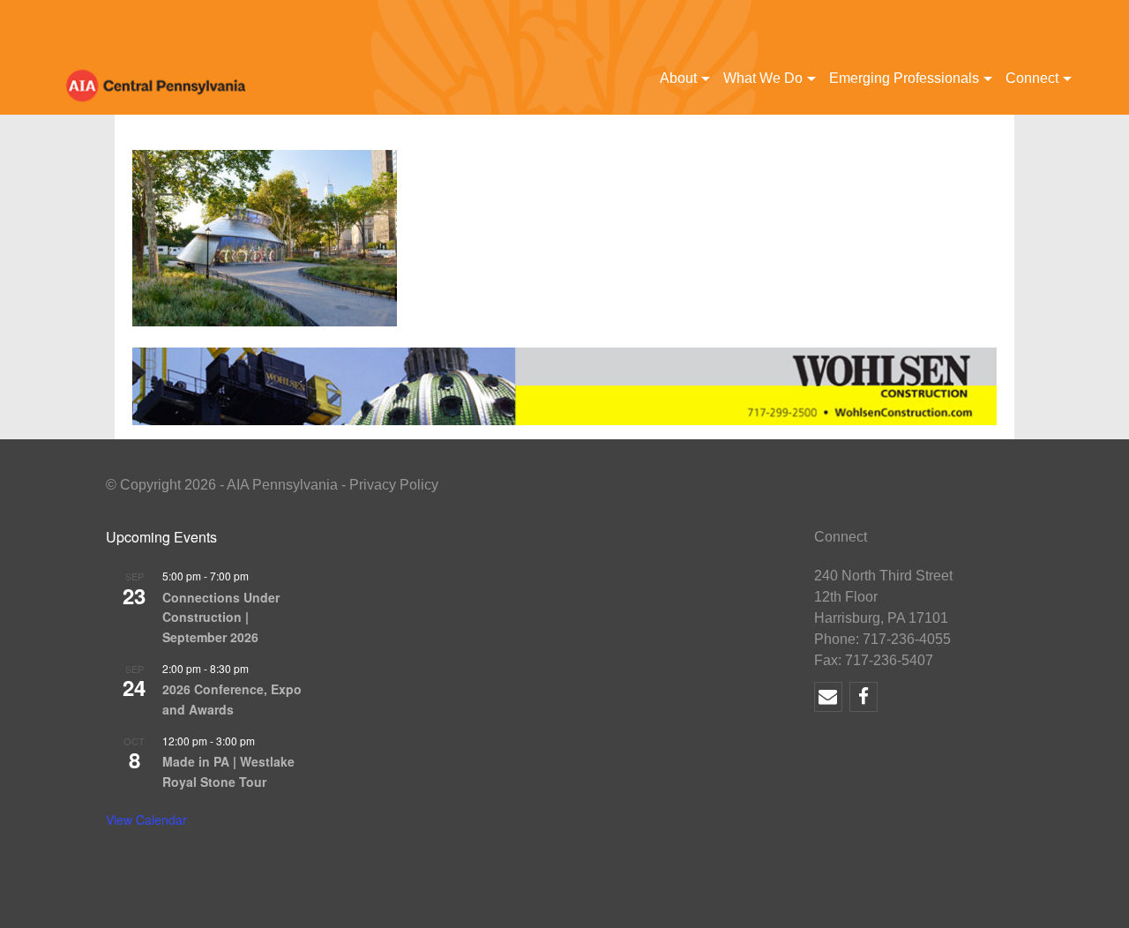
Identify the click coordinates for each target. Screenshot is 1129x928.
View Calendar (146, 819)
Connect (1032, 78)
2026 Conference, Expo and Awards (232, 699)
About (678, 78)
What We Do (763, 78)
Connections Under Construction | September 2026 (221, 617)
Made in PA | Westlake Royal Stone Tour (228, 771)
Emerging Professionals (904, 78)
